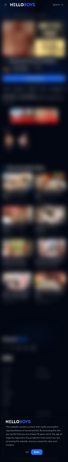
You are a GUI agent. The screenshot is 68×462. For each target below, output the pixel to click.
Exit (27, 452)
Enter (37, 452)
